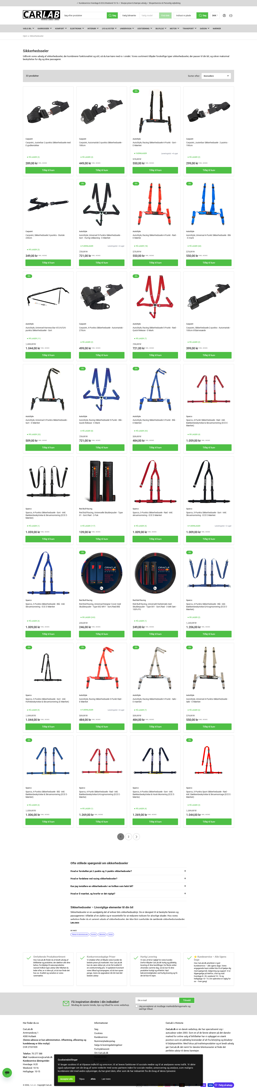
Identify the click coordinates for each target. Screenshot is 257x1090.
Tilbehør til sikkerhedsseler (80, 934)
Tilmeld (187, 1000)
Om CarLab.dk (101, 1053)
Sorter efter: (194, 76)
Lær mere (106, 1079)
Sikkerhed (102, 934)
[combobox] (90, 15)
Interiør (91, 28)
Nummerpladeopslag (104, 1041)
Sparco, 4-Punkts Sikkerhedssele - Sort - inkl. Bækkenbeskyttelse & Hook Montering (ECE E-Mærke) (154, 794)
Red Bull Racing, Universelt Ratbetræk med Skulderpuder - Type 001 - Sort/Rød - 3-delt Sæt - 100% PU (155, 607)
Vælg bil (27, 28)
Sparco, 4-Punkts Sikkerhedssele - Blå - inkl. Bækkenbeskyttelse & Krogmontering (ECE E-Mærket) (206, 607)
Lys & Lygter (108, 28)
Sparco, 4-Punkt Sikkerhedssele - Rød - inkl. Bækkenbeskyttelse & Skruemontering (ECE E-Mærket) (207, 423)
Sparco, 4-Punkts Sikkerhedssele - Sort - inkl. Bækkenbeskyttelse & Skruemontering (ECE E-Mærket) (47, 515)
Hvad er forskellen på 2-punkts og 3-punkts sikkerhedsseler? (101, 871)
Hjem (25, 36)
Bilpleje (160, 28)
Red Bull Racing (85, 509)
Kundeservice (101, 1037)
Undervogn (125, 28)
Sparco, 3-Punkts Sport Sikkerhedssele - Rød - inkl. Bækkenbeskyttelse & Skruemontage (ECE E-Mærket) (208, 794)
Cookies (98, 1033)
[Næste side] (136, 837)
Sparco (189, 416)
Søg (96, 1029)
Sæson (203, 28)
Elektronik (75, 28)
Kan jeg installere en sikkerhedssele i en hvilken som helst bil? (101, 886)
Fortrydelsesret (101, 1049)
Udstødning (143, 28)
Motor (173, 28)
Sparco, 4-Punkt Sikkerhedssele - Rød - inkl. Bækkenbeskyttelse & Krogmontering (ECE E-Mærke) (99, 794)
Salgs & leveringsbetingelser (108, 1045)
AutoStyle (137, 139)
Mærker (217, 28)
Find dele (165, 15)
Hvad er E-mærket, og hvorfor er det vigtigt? (92, 893)
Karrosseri (43, 28)
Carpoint (29, 139)
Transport (188, 28)
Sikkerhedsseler (36, 36)
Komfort (59, 28)
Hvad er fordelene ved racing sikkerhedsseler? (93, 878)
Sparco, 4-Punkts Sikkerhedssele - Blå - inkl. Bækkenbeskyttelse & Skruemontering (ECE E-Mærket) (47, 794)
